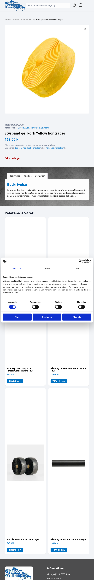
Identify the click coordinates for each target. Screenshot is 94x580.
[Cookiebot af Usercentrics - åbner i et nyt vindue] (80, 261)
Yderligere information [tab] (34, 176)
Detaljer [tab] (47, 268)
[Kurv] (80, 5)
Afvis (17, 317)
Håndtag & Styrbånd (39, 127)
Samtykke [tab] (16, 268)
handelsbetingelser (55, 148)
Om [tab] (77, 268)
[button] (85, 29)
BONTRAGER (26, 19)
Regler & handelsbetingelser (27, 148)
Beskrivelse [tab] (15, 176)
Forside (8, 19)
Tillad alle (77, 317)
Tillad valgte (47, 317)
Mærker (15, 19)
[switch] (35, 307)
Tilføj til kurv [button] (15, 381)
